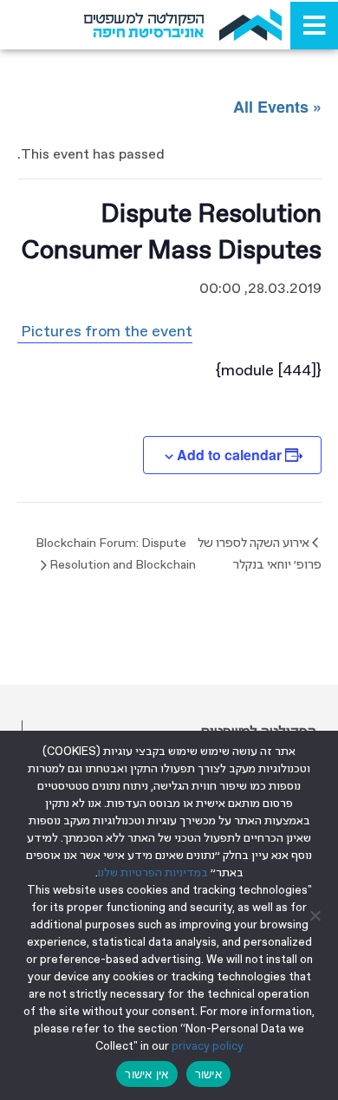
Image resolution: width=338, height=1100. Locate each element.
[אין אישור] (316, 915)
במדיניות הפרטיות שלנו (153, 873)
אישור (208, 1074)
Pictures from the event (104, 332)
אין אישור (146, 1074)
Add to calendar (229, 455)
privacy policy (208, 1046)
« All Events (277, 106)
